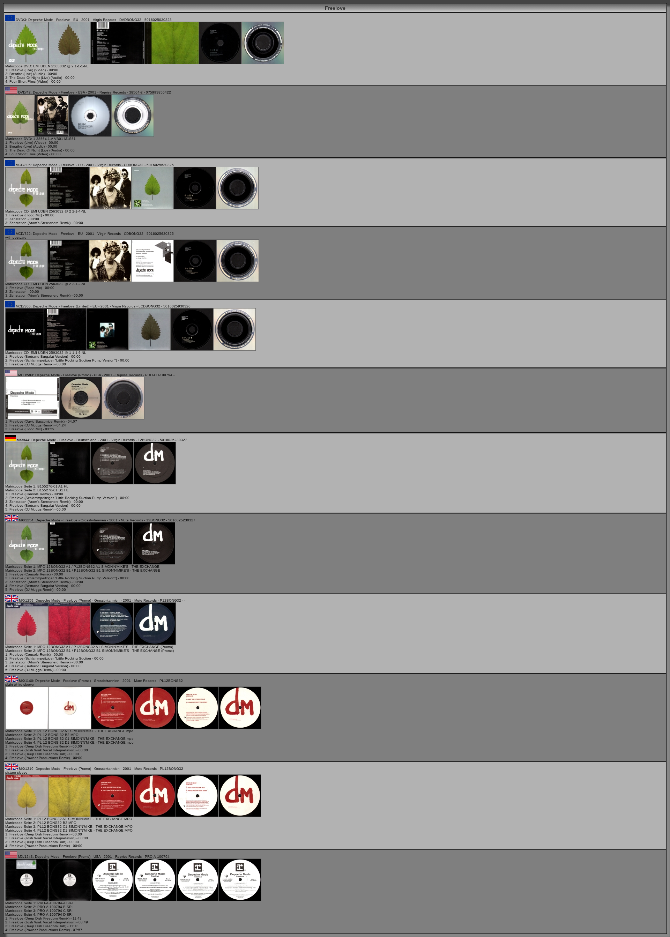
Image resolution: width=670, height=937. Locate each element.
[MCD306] (24, 349)
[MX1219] (26, 816)
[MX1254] (26, 563)
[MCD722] (26, 281)
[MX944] (26, 483)
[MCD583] (32, 418)
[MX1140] (26, 728)
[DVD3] (26, 63)
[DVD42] (21, 135)
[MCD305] (26, 208)
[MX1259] (26, 644)
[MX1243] (26, 900)
